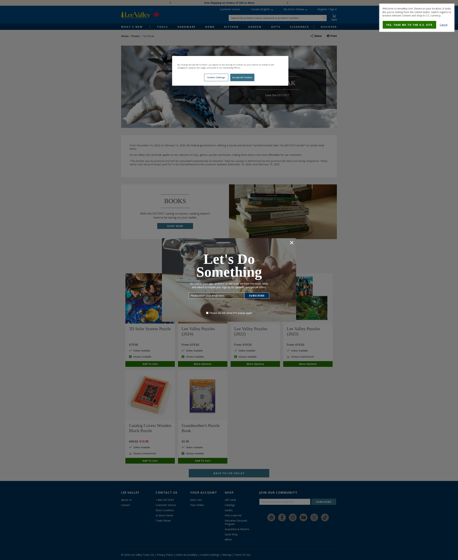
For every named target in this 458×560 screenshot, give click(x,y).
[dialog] (416, 18)
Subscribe (257, 295)
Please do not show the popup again (230, 313)
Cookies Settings (216, 77)
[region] (230, 71)
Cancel (443, 24)
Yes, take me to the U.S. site (409, 24)
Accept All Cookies (242, 77)
